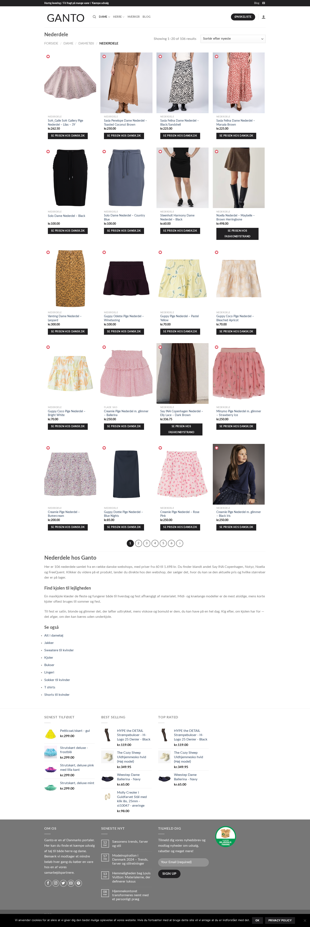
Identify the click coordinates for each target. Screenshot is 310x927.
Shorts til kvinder (57, 694)
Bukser (49, 665)
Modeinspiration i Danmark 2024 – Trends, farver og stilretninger (130, 859)
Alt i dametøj (53, 635)
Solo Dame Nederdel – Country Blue (124, 217)
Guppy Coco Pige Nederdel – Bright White (66, 413)
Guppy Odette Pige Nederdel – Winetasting (124, 318)
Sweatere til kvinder (59, 650)
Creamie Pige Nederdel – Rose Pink (179, 514)
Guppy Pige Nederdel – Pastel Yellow (179, 318)
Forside (51, 43)
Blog (256, 3)
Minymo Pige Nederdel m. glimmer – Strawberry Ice (238, 413)
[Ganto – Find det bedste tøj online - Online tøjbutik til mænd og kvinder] (65, 16)
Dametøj (86, 43)
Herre (117, 17)
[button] (48, 57)
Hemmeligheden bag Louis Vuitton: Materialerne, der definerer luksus (131, 877)
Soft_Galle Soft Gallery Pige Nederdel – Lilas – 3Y (65, 122)
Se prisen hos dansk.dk (68, 136)
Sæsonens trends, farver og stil (130, 843)
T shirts (49, 687)
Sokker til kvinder (57, 680)
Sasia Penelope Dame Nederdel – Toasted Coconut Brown (125, 122)
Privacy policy (280, 920)
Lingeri (49, 672)
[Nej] (305, 921)
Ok (257, 920)
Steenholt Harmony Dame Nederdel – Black (177, 217)
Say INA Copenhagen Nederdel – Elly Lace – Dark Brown (181, 413)
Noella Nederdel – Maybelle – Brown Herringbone (235, 217)
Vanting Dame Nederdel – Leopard (65, 318)
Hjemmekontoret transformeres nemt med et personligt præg (130, 895)
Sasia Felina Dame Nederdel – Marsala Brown (235, 122)
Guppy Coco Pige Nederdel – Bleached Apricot (235, 318)
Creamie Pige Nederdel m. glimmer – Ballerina (126, 413)
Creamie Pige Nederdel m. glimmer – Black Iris (238, 514)
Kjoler (48, 657)
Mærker (134, 17)
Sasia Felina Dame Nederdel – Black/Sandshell (179, 122)
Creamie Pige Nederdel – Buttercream (64, 514)
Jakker (49, 643)
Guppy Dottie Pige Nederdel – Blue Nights (123, 514)
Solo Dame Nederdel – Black (66, 216)
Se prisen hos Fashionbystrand (237, 234)
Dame (103, 17)
